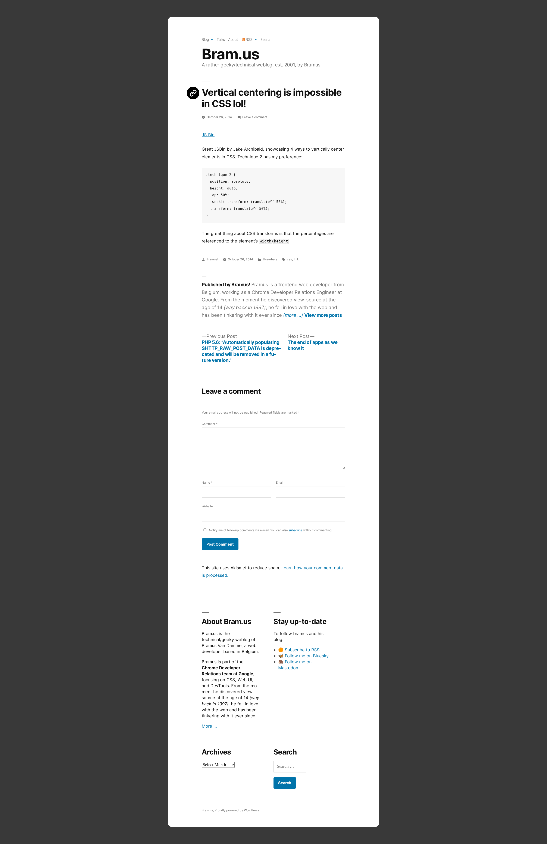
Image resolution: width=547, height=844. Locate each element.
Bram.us (230, 54)
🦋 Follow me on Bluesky (303, 655)
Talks (221, 39)
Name (207, 482)
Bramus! (212, 259)
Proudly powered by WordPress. (237, 810)
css (289, 259)
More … (209, 726)
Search (266, 39)
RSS (249, 39)
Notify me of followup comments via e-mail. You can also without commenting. (270, 530)
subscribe (295, 530)
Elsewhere (270, 259)
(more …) (293, 315)
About (233, 39)
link (296, 259)
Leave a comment (254, 117)
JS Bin (208, 134)
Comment (210, 424)
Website (207, 506)
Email (280, 482)
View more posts (323, 315)
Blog (205, 39)
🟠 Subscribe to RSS (299, 649)
